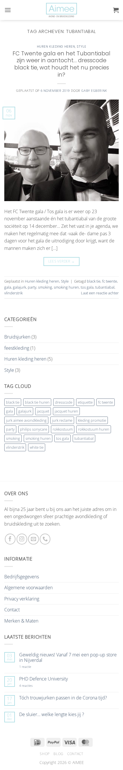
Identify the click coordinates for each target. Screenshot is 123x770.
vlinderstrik (13, 292)
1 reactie (31, 666)
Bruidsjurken (17, 337)
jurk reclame (62, 420)
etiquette (85, 402)
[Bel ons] (45, 539)
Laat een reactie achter (100, 292)
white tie (36, 447)
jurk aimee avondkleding (26, 420)
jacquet (43, 411)
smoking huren (66, 287)
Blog (58, 753)
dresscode (63, 402)
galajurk (19, 287)
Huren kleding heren (56, 46)
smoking (45, 287)
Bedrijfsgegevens (21, 576)
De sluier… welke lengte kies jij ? (51, 714)
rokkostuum (63, 429)
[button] (7, 10)
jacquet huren (66, 411)
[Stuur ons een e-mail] (33, 539)
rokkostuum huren (93, 429)
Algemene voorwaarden (28, 587)
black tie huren (37, 402)
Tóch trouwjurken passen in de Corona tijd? (63, 698)
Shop (44, 753)
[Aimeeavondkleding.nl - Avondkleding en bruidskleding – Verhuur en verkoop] (61, 10)
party (32, 287)
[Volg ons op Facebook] (10, 539)
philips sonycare (33, 429)
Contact (12, 609)
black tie (93, 281)
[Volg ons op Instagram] (22, 539)
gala (7, 287)
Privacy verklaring (21, 599)
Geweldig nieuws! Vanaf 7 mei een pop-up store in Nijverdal (68, 657)
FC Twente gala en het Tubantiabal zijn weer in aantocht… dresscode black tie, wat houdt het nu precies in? (61, 64)
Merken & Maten (21, 621)
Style (81, 46)
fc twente (109, 281)
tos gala (87, 287)
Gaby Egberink (94, 90)
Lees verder (61, 261)
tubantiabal (104, 287)
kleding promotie (92, 420)
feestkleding (16, 348)
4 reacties (32, 685)
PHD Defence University (43, 679)
